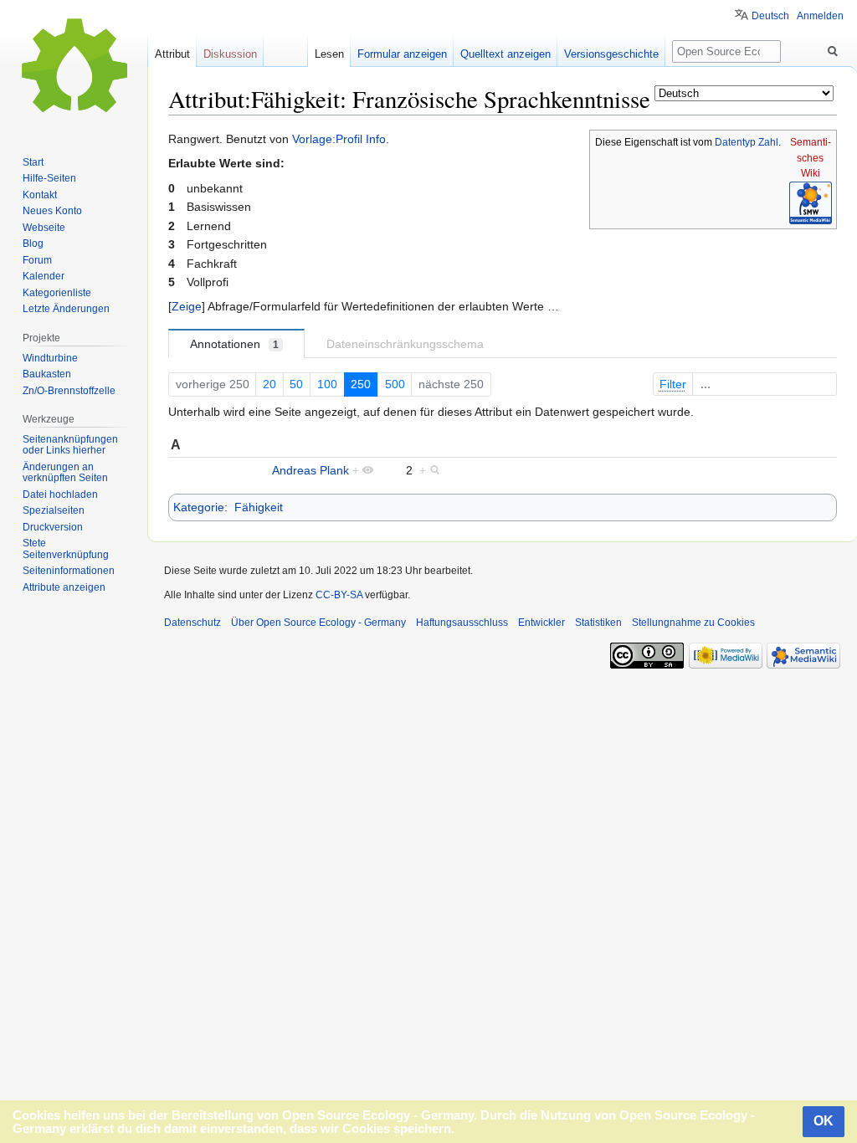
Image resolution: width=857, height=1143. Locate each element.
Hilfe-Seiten (49, 178)
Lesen (329, 54)
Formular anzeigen (402, 54)
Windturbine (50, 358)
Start (33, 162)
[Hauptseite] (74, 67)
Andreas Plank (310, 470)
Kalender (43, 276)
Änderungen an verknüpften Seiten (65, 472)
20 (269, 384)
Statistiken (598, 622)
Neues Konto (52, 211)
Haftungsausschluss (462, 622)
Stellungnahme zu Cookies (693, 622)
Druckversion (53, 527)
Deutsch (770, 16)
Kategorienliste (57, 293)
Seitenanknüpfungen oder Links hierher (70, 445)
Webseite (44, 227)
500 (395, 384)
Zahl (768, 142)
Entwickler (541, 622)
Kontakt (40, 195)
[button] (186, 306)
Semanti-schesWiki (810, 157)
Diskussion (230, 54)
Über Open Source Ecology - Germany (318, 622)
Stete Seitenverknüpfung (66, 549)
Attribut (172, 54)
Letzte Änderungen (66, 309)
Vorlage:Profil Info (339, 139)
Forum (37, 260)
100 (327, 384)
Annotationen (234, 344)
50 (296, 384)
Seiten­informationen (69, 571)
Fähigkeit (258, 507)
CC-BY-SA (339, 595)
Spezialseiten (54, 510)
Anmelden (820, 16)
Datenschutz (192, 622)
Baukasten (47, 374)
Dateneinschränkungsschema (405, 344)
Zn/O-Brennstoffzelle (69, 391)
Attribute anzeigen (64, 587)
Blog (33, 243)
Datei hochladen (60, 494)
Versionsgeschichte (611, 54)
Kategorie (198, 507)
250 (361, 384)
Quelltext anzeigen (505, 54)
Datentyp (735, 142)
